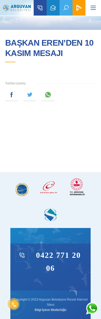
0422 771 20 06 (40, 8)
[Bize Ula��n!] (91, 308)
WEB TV (79, 8)
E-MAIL (53, 8)
